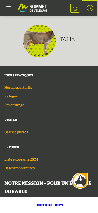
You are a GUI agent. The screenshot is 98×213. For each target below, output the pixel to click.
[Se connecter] (90, 8)
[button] (49, 204)
